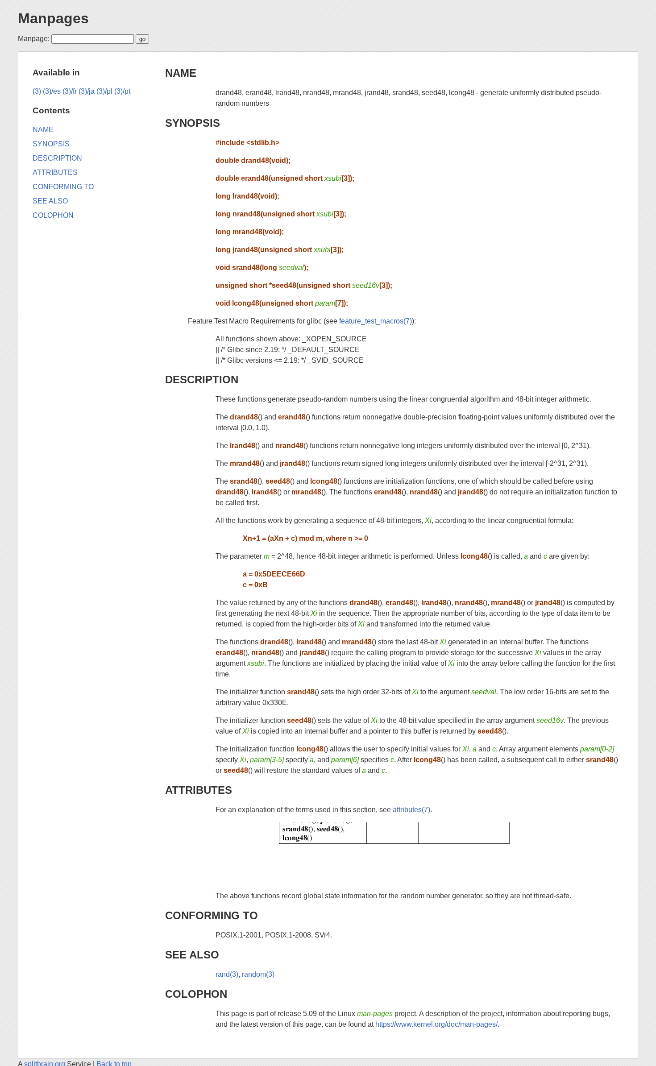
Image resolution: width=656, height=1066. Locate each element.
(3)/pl (104, 91)
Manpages (53, 18)
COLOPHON (196, 994)
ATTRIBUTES (198, 790)
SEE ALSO (192, 955)
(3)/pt (122, 91)
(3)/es (52, 91)
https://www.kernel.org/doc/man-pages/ (436, 1024)
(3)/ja (87, 91)
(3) (37, 91)
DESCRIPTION (201, 379)
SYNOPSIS (192, 123)
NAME (180, 73)
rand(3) (227, 974)
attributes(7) (411, 809)
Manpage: (34, 38)
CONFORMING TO (211, 915)
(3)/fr (69, 91)
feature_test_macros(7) (375, 321)
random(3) (258, 974)
